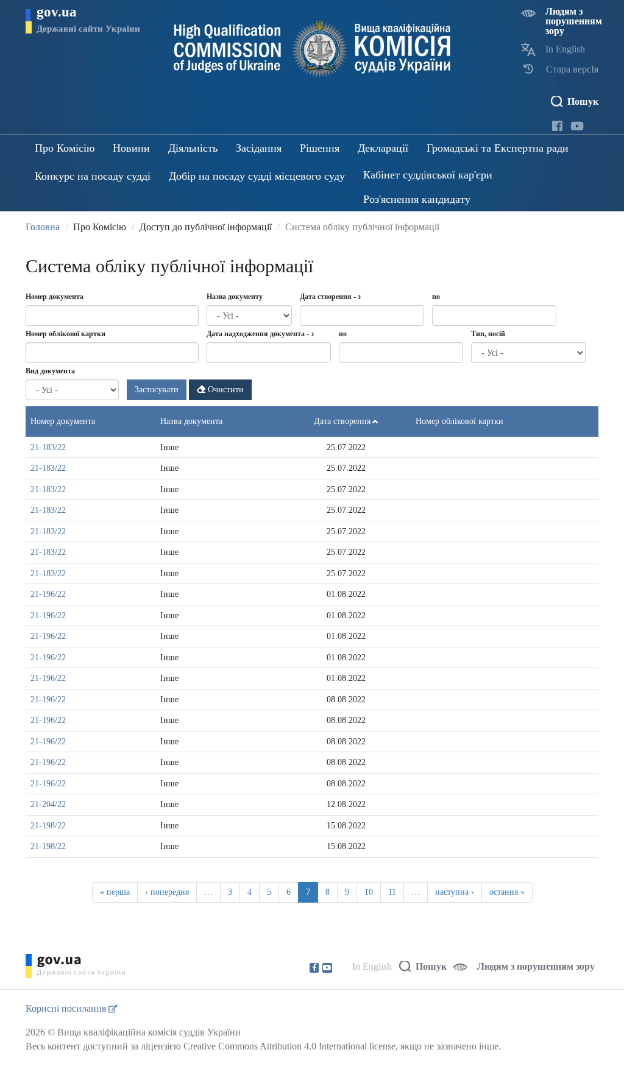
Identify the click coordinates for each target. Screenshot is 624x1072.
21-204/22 (48, 804)
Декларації (383, 148)
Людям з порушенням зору (573, 21)
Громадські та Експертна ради (498, 148)
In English (565, 49)
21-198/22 (48, 825)
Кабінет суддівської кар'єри (427, 175)
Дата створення (342, 421)
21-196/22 (48, 594)
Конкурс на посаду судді (93, 176)
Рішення (319, 148)
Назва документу (235, 296)
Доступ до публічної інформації (206, 227)
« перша (115, 892)
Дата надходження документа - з (260, 334)
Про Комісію (64, 148)
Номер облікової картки (65, 334)
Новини (131, 148)
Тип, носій (488, 334)
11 (392, 892)
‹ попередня (167, 892)
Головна (43, 227)
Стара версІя (572, 69)
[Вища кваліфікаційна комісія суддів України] (312, 49)
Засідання (259, 148)
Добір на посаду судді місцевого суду (257, 176)
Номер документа (54, 296)
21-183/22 (48, 447)
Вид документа (50, 371)
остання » (507, 892)
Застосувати (157, 389)
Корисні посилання (67, 1008)
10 (368, 892)
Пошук (582, 101)
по (436, 296)
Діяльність (193, 148)
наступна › (454, 892)
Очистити (224, 389)
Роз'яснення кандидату (416, 199)
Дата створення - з (330, 296)
